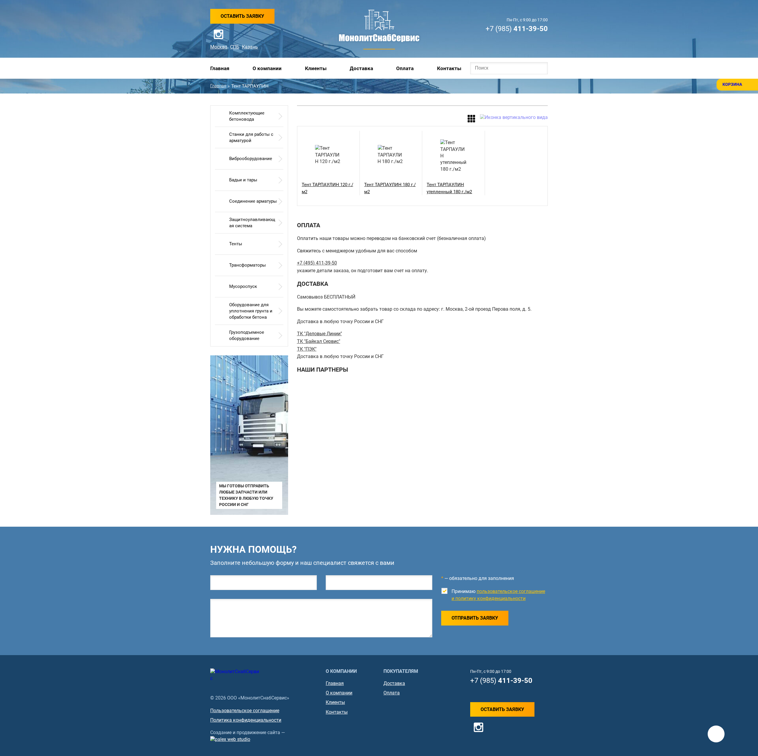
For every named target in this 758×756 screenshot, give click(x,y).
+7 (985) (517, 29)
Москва (218, 47)
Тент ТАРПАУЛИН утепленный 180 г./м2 (449, 188)
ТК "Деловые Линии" (319, 333)
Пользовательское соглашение (244, 710)
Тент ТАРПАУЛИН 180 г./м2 (390, 188)
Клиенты (316, 68)
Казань (250, 47)
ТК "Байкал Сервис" (318, 341)
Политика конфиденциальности (245, 720)
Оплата (405, 68)
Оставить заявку (242, 16)
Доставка (361, 68)
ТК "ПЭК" (307, 349)
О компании (267, 68)
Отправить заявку (475, 618)
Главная (219, 68)
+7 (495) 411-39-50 (317, 263)
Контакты (449, 68)
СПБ (234, 47)
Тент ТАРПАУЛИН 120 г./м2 (327, 188)
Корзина (732, 84)
